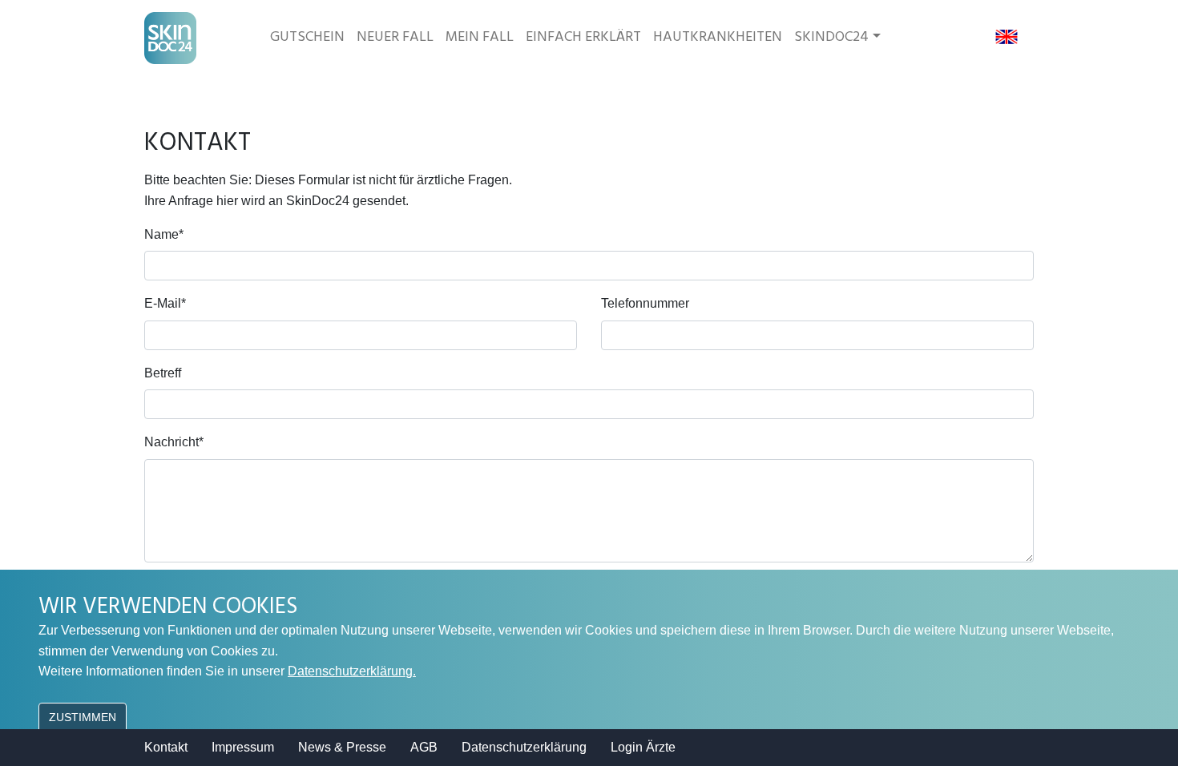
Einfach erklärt (583, 37)
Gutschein (307, 37)
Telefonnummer (645, 303)
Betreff (162, 373)
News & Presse (342, 747)
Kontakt (166, 747)
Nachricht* (174, 442)
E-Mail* (165, 303)
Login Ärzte (643, 747)
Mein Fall (480, 37)
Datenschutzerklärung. (352, 671)
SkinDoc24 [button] (831, 37)
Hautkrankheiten (717, 37)
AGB (424, 747)
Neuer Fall (395, 37)
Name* (164, 234)
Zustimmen (82, 717)
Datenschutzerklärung (524, 747)
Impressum (243, 747)
